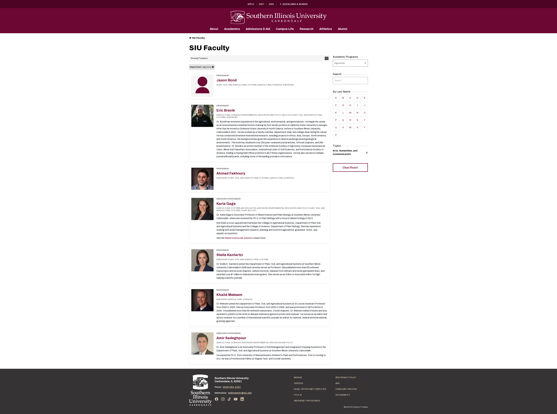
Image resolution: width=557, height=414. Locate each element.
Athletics (325, 28)
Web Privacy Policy (346, 377)
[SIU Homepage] (278, 17)
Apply (251, 4)
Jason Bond (226, 80)
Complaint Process (346, 389)
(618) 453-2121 (232, 387)
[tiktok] (229, 399)
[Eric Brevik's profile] (202, 117)
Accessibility (343, 395)
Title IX (298, 395)
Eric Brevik (225, 110)
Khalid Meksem (229, 295)
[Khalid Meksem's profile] (202, 301)
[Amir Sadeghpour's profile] (202, 344)
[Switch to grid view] (326, 58)
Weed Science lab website (238, 238)
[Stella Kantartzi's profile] (202, 261)
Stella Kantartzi (229, 255)
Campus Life (285, 28)
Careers (298, 383)
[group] (350, 152)
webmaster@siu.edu (240, 393)
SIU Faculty (198, 38)
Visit (261, 4)
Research (306, 28)
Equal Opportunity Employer (310, 389)
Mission (298, 377)
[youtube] (236, 399)
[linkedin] (242, 399)
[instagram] (223, 399)
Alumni (342, 28)
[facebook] (217, 399)
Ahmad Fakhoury (230, 173)
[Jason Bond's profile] (202, 86)
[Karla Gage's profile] (202, 210)
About (214, 28)
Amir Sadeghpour (231, 338)
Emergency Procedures (307, 400)
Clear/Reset (350, 167)
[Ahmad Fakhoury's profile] (202, 180)
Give (271, 4)
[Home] (200, 390)
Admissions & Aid (258, 28)
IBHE (338, 383)
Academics (232, 28)
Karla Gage (226, 204)
